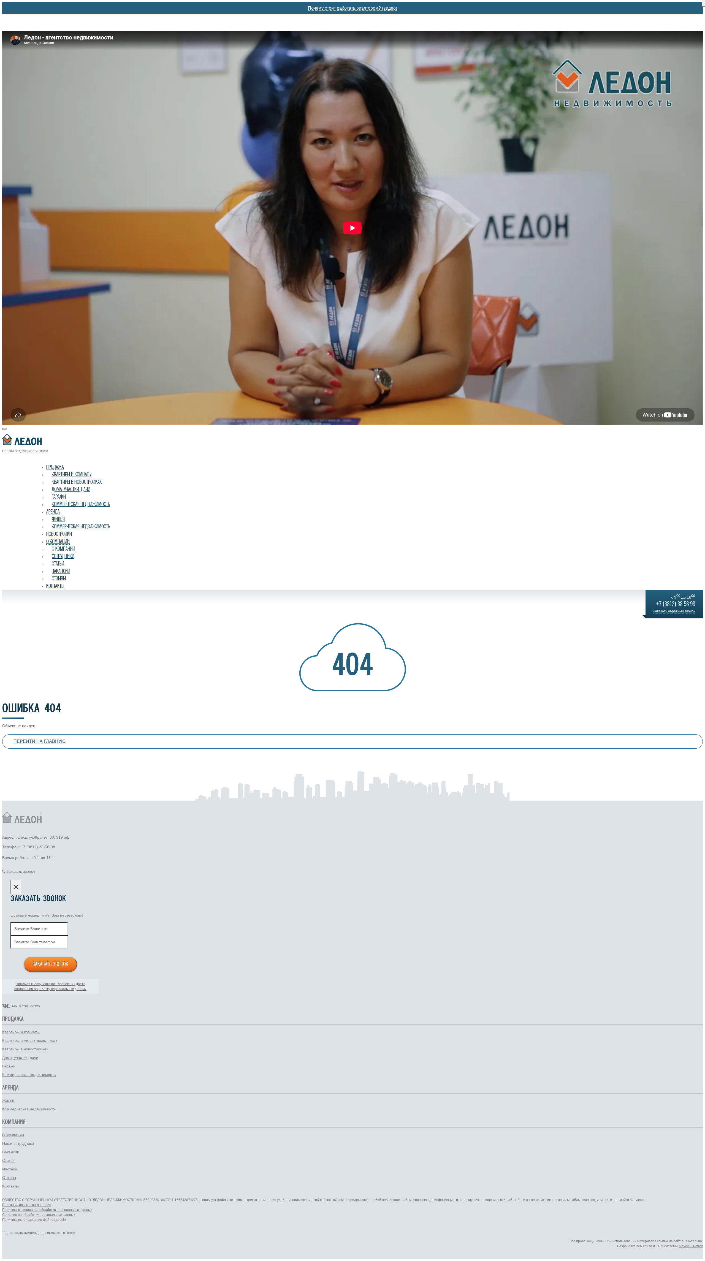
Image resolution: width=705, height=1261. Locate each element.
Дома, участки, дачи (71, 489)
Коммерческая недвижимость (81, 504)
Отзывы (59, 578)
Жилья (58, 519)
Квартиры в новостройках (77, 482)
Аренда (53, 512)
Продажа (55, 467)
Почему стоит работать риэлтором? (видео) (352, 8)
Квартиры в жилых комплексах (29, 1040)
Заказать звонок (50, 964)
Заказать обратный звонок (674, 611)
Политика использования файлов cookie (34, 1220)
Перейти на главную (39, 741)
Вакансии (61, 571)
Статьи (58, 564)
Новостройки (59, 534)
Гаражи (59, 497)
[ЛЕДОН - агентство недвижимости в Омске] (352, 440)
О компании (58, 541)
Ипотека (9, 1169)
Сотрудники (63, 556)
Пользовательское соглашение (26, 1205)
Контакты (55, 586)
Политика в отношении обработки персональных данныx (47, 1210)
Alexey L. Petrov (691, 1246)
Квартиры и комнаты (71, 474)
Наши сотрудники (18, 1143)
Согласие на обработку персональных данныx (38, 1215)
